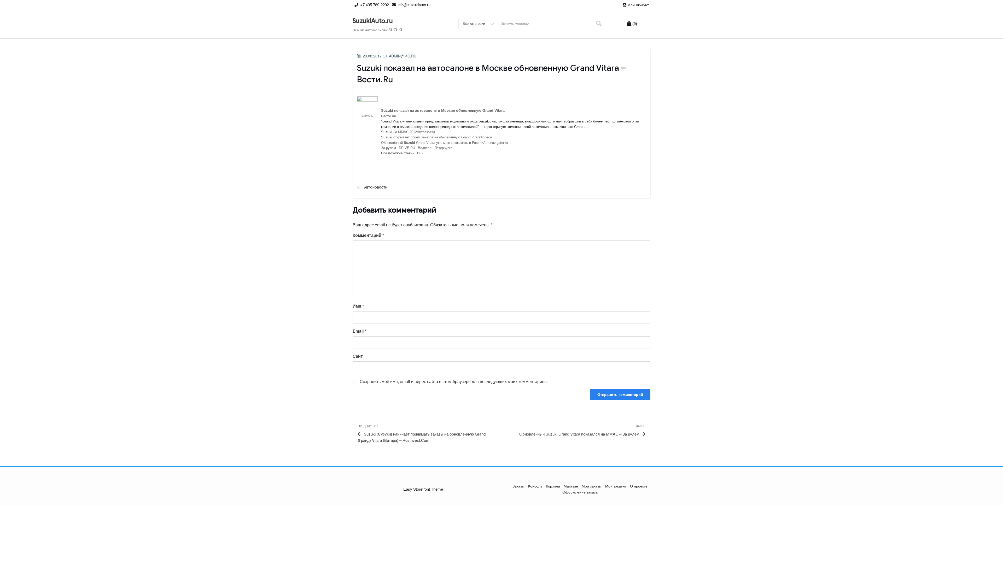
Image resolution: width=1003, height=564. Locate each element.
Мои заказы (592, 486)
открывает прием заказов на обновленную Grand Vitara (430, 137)
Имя (358, 306)
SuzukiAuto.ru (373, 21)
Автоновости (375, 187)
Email (359, 331)
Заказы (518, 486)
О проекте (639, 486)
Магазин (571, 486)
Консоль (535, 486)
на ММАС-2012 (399, 132)
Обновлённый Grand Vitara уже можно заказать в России (432, 143)
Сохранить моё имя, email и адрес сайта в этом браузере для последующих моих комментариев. (454, 381)
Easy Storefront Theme (423, 489)
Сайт (358, 356)
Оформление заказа (580, 492)
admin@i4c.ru (402, 55)
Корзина (553, 486)
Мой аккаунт (638, 4)
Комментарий (368, 235)
